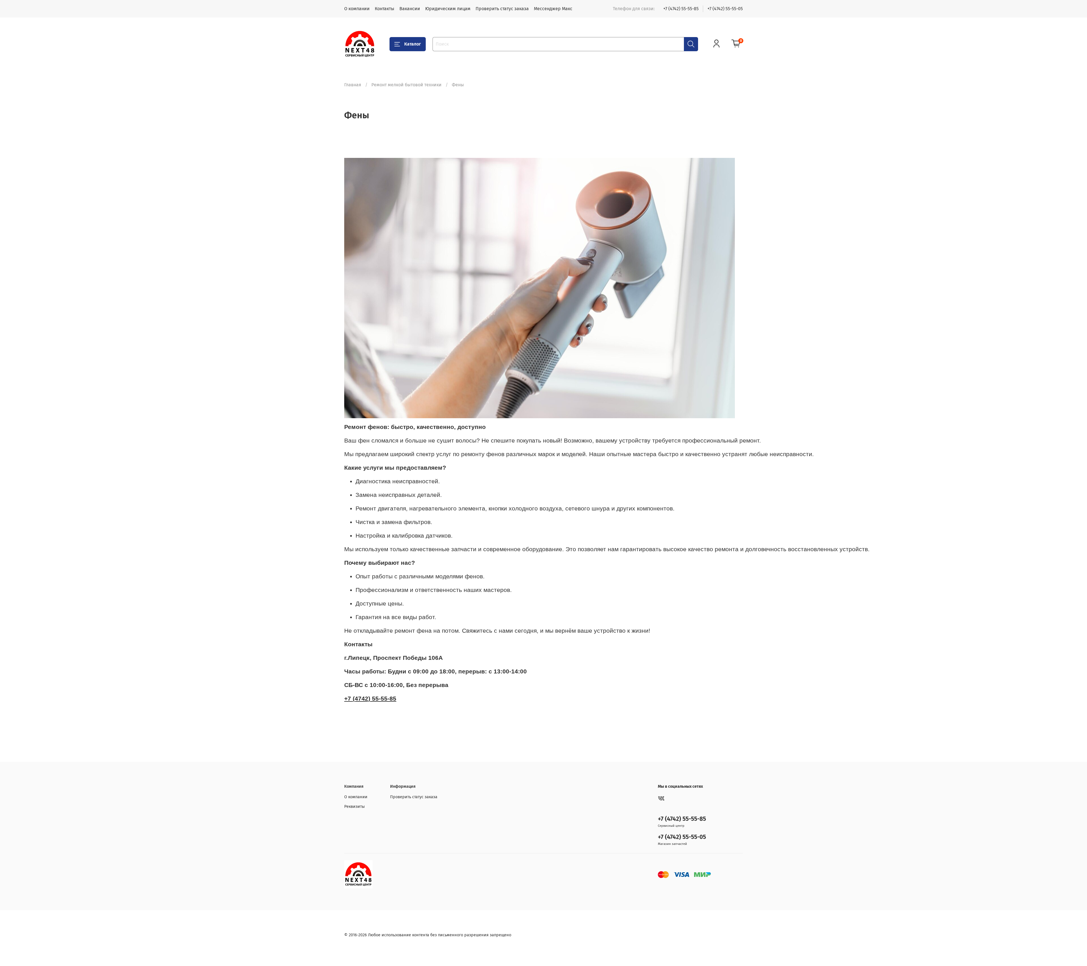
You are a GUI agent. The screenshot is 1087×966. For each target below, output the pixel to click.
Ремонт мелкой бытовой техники (406, 84)
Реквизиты (354, 806)
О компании (357, 8)
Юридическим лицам (447, 8)
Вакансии (409, 8)
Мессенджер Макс (553, 8)
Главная (352, 84)
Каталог (412, 44)
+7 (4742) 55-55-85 (681, 8)
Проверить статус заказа (502, 8)
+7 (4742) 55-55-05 (725, 8)
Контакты (384, 8)
